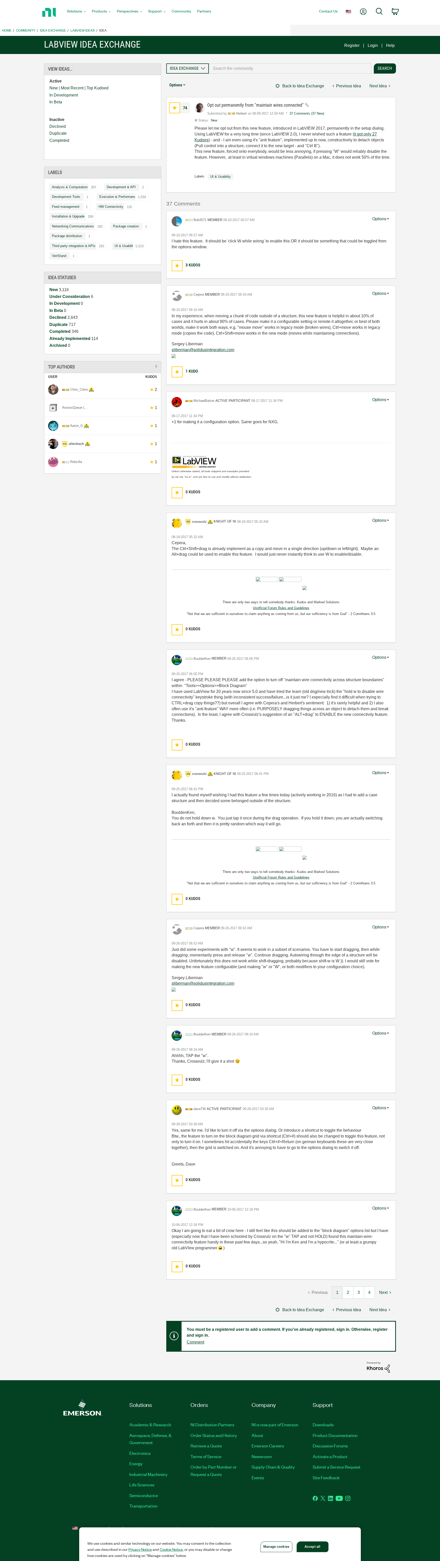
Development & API (121, 187)
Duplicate (58, 133)
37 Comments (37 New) (307, 113)
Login (373, 45)
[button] (175, 108)
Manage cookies (276, 1547)
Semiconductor (143, 1495)
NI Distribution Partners (212, 1424)
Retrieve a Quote (206, 1445)
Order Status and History (213, 1435)
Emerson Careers (268, 1445)
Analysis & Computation (70, 187)
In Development (63, 95)
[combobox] (290, 68)
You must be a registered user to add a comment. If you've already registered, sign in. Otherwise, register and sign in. (287, 1332)
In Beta (55, 102)
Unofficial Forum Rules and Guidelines (281, 608)
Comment (195, 1342)
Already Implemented (70, 338)
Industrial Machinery (148, 1474)
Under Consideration (70, 296)
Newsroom (262, 1456)
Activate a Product (330, 1456)
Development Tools (66, 197)
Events (258, 1477)
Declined (57, 126)
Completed (59, 140)
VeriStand (59, 256)
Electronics (139, 1453)
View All (102, 366)
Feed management (65, 207)
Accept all (312, 1547)
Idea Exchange (53, 30)
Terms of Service (205, 1456)
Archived (58, 345)
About (257, 1435)
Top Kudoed (97, 88)
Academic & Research (150, 1424)
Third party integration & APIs (73, 246)
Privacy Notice (140, 1549)
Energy (136, 1463)
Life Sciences (141, 1484)
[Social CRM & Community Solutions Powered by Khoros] (378, 1367)
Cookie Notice (171, 1549)
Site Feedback (326, 1477)
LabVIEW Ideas (83, 30)
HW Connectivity (111, 207)
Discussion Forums (330, 1445)
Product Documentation (335, 1435)
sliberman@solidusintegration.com (203, 350)
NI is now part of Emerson (275, 1424)
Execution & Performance (118, 197)
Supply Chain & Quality (273, 1467)
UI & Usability (125, 246)
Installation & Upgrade (68, 216)
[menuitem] (76, 12)
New (53, 88)
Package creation (126, 226)
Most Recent (72, 88)
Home (6, 30)
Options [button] (175, 85)
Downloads (323, 1424)
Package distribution (67, 236)
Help (390, 45)
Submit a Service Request (337, 1467)
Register (352, 45)
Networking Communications (73, 226)
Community (25, 30)
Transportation (143, 1506)
